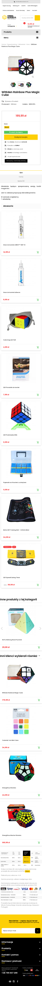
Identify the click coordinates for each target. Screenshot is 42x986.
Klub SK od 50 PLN (26, 853)
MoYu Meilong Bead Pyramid (12, 640)
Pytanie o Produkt (11, 101)
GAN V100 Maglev (32, 6)
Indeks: (25, 104)
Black (7, 127)
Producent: (6, 104)
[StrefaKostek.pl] (9, 17)
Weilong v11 (16, 6)
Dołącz (27, 871)
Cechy (21, 177)
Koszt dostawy (20, 10)
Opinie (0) (21, 181)
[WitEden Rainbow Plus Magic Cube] (13, 84)
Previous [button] (1, 628)
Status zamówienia (8, 10)
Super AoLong (7, 6)
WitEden (13, 104)
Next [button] (40, 628)
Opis (21, 173)
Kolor (6, 124)
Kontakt (34, 10)
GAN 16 (23, 6)
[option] (21, 628)
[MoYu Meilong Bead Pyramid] (21, 621)
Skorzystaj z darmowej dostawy (16, 161)
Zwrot (28, 10)
